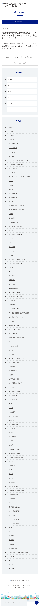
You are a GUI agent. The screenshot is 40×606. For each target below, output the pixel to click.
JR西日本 (11, 135)
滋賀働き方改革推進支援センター (18, 358)
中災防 (11, 181)
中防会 (11, 185)
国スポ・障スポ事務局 (15, 234)
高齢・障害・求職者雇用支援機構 (18, 552)
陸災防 (11, 531)
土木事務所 (12, 255)
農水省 (11, 474)
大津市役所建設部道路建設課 (17, 259)
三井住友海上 (13, 168)
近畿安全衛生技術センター (16, 490)
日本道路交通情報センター (16, 317)
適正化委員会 (13, 515)
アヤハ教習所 (13, 148)
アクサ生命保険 (13, 144)
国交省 (11, 238)
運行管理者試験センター (16, 507)
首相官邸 (11, 540)
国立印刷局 (12, 247)
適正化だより (16, 519)
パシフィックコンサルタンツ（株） (19, 160)
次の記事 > (33, 57)
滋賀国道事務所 (13, 370)
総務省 (11, 441)
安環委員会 (12, 280)
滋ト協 (11, 350)
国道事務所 (12, 251)
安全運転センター (14, 276)
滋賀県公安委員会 (14, 379)
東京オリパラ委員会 (14, 329)
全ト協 (11, 201)
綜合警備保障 (13, 436)
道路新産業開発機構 (14, 511)
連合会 (11, 502)
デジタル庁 (12, 156)
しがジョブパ (13, 139)
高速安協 (11, 544)
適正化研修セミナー (18, 523)
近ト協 (11, 478)
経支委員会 (12, 428)
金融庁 (11, 527)
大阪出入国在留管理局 (15, 263)
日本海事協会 (13, 304)
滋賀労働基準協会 (14, 362)
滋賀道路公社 (13, 399)
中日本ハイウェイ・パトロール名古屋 (20, 176)
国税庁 (11, 243)
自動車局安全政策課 (14, 28)
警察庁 (11, 470)
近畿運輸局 (12, 498)
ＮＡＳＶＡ (12, 564)
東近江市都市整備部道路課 (16, 337)
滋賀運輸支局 (13, 395)
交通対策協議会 (13, 197)
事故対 (11, 189)
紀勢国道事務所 (13, 416)
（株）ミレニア (13, 556)
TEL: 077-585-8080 (20, 587)
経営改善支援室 (13, 424)
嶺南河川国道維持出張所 (16, 296)
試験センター (13, 465)
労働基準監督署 (13, 222)
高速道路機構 (13, 548)
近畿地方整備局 (13, 486)
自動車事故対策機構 (14, 449)
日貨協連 (11, 321)
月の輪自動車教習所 (14, 325)
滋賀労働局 (12, 366)
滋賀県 (11, 375)
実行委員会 (12, 284)
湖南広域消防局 (13, 346)
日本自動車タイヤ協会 (15, 309)
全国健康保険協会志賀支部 (16, 205)
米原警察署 (12, 412)
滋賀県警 (11, 387)
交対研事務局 (13, 193)
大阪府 (11, 267)
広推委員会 (12, 300)
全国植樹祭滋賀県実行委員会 (17, 210)
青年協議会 (12, 536)
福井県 (11, 408)
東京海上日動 (13, 333)
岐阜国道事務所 (13, 288)
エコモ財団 (12, 152)
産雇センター (13, 403)
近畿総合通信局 (13, 494)
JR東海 (11, 131)
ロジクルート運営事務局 (16, 164)
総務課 (11, 445)
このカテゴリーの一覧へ (22, 57)
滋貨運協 (11, 354)
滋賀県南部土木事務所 (15, 383)
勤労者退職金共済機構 (15, 226)
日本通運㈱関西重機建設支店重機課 (19, 313)
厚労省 (11, 230)
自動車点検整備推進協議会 (16, 457)
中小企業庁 (12, 172)
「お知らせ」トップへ (20, 63)
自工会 (11, 461)
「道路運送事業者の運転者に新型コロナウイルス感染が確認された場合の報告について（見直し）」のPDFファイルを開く (19, 45)
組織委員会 (12, 420)
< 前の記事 (6, 57)
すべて (11, 127)
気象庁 (11, 342)
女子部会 (11, 271)
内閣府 (11, 214)
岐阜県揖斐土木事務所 (15, 292)
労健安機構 (12, 218)
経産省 (11, 432)
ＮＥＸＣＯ (12, 569)
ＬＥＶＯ (11, 560)
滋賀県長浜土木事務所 (15, 391)
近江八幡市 (12, 482)
